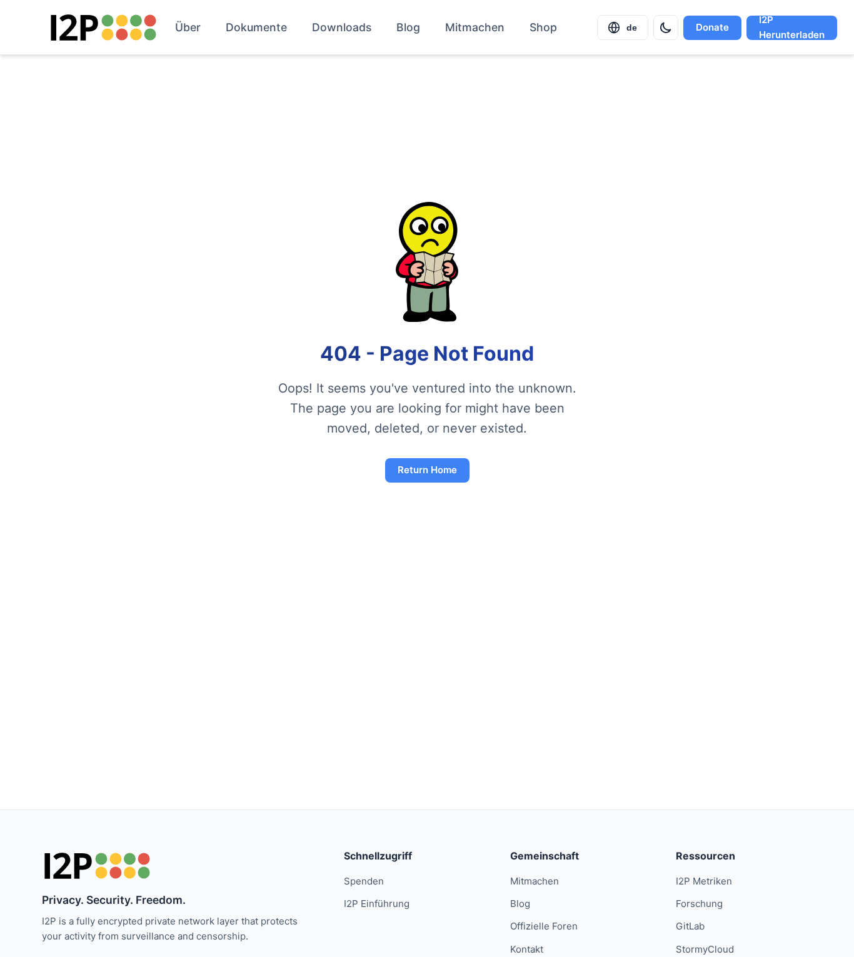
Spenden (364, 881)
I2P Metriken (704, 881)
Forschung (699, 903)
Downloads (341, 27)
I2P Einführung (376, 903)
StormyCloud (705, 949)
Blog (408, 27)
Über (188, 27)
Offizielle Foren (544, 926)
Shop (543, 27)
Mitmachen (475, 27)
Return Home (427, 470)
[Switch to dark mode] (665, 27)
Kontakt (526, 949)
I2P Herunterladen (792, 28)
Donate (712, 27)
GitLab (690, 926)
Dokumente (256, 27)
